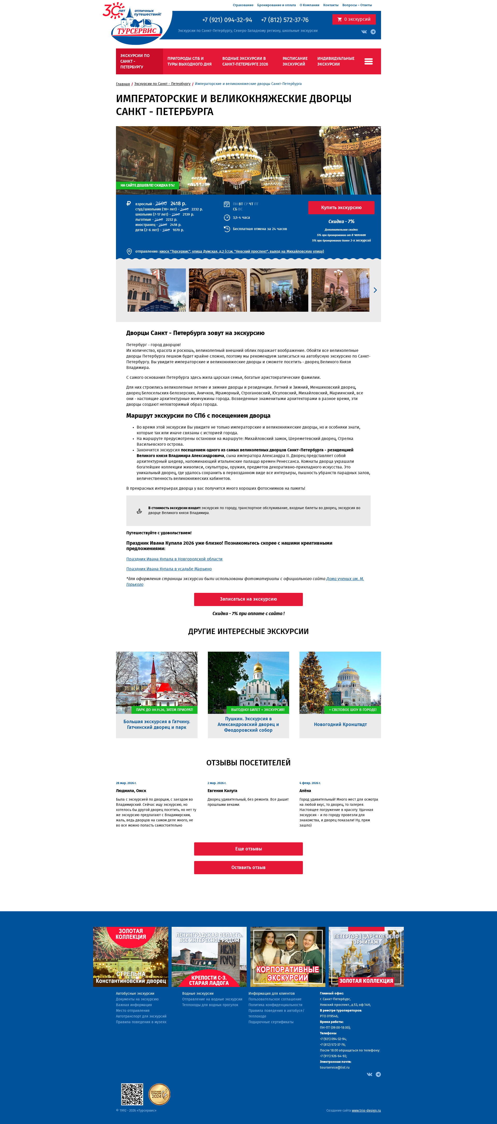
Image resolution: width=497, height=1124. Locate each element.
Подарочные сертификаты (271, 1022)
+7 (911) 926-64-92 (333, 1056)
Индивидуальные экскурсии (335, 61)
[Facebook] (369, 1074)
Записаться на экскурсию (248, 599)
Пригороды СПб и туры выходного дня (189, 61)
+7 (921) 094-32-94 (227, 20)
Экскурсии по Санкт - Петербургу (135, 61)
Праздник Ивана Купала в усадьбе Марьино (169, 569)
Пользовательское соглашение (275, 999)
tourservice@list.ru (335, 1067)
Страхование (243, 5)
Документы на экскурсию (137, 999)
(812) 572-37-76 (334, 1045)
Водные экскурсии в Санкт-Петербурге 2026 (245, 61)
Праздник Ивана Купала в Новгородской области (174, 559)
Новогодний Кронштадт (340, 724)
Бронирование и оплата (276, 5)
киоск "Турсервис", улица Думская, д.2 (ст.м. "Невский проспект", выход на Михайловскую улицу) (241, 251)
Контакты (331, 5)
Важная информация (134, 1005)
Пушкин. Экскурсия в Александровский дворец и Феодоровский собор (248, 725)
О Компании (309, 5)
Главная (123, 84)
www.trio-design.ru (366, 1110)
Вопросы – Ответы (357, 5)
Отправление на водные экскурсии (212, 999)
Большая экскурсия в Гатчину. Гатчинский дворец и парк (156, 725)
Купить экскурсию (341, 207)
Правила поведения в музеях (141, 1022)
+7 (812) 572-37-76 (285, 20)
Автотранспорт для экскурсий (141, 1016)
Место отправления (133, 1011)
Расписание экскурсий (295, 61)
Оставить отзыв (248, 867)
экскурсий (357, 19)
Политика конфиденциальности (275, 1005)
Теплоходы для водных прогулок (210, 1005)
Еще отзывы (248, 849)
